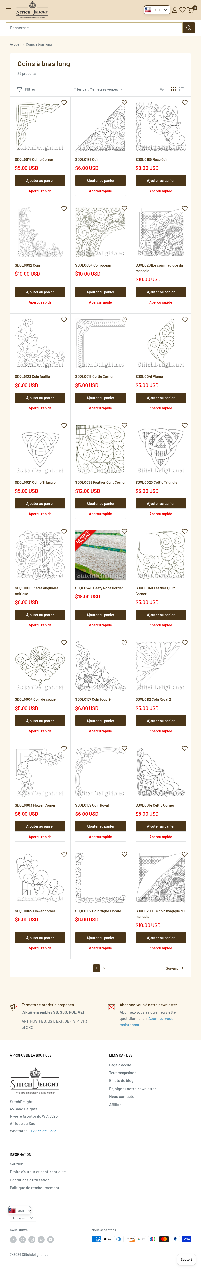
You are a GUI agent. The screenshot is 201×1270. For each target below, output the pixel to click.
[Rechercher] (189, 27)
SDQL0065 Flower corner (35, 911)
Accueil (15, 44)
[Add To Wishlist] (64, 102)
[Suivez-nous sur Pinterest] (41, 1239)
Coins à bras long (39, 44)
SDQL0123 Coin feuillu (32, 376)
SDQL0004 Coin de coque (35, 699)
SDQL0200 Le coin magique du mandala (160, 914)
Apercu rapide (40, 191)
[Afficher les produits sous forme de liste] (181, 89)
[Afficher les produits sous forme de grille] (173, 89)
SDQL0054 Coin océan (93, 265)
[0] (191, 10)
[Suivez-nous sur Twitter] (22, 1239)
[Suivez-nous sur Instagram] (31, 1239)
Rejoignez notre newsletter (132, 1088)
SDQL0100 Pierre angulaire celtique (36, 591)
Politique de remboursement (34, 1187)
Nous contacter (122, 1096)
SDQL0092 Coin (27, 265)
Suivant (172, 968)
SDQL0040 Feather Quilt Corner (155, 591)
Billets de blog (121, 1080)
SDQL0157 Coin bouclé (93, 699)
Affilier (115, 1104)
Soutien (16, 1163)
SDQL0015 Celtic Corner (34, 159)
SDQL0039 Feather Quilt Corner (100, 482)
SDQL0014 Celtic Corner (155, 805)
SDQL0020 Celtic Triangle (156, 482)
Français (19, 1218)
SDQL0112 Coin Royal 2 (153, 699)
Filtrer (30, 89)
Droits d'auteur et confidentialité (38, 1171)
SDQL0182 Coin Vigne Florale (98, 911)
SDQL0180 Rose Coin (152, 159)
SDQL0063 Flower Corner (35, 805)
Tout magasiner (122, 1072)
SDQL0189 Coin (87, 159)
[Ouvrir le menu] (8, 10)
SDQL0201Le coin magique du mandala (159, 268)
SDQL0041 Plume (149, 376)
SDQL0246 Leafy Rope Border (99, 588)
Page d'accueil (121, 1064)
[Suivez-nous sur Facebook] (13, 1239)
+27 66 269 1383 (43, 1130)
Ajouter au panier (40, 180)
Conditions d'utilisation (30, 1179)
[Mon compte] (174, 10)
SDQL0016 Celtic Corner (94, 376)
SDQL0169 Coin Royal (92, 805)
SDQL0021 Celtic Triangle (35, 482)
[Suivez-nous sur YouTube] (50, 1239)
